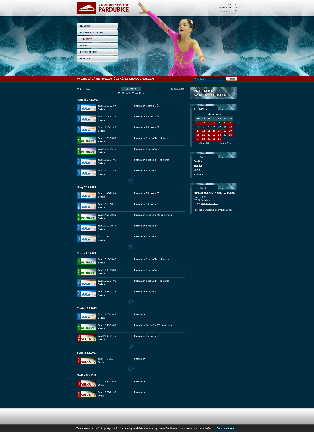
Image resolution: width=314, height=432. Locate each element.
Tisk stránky (225, 11)
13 (198, 130)
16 (214, 130)
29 (209, 139)
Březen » (144, 89)
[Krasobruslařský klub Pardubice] (103, 13)
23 (214, 135)
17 (219, 130)
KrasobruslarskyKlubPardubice (219, 210)
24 (219, 135)
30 (214, 139)
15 (209, 130)
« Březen (117, 89)
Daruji (197, 170)
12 (230, 126)
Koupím (198, 165)
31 (219, 139)
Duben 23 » (225, 143)
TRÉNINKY (86, 39)
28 (203, 122)
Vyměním (198, 174)
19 (230, 130)
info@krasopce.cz (209, 203)
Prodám (198, 161)
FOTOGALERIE (88, 52)
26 (230, 135)
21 (203, 135)
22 (209, 135)
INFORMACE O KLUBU (92, 32)
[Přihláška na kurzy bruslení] (213, 93)
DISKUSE (85, 58)
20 (198, 135)
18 (225, 130)
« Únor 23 (203, 143)
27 (198, 122)
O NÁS (83, 45)
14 (203, 130)
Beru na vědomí (225, 428)
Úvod (229, 4)
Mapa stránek (224, 7)
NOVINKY (85, 26)
